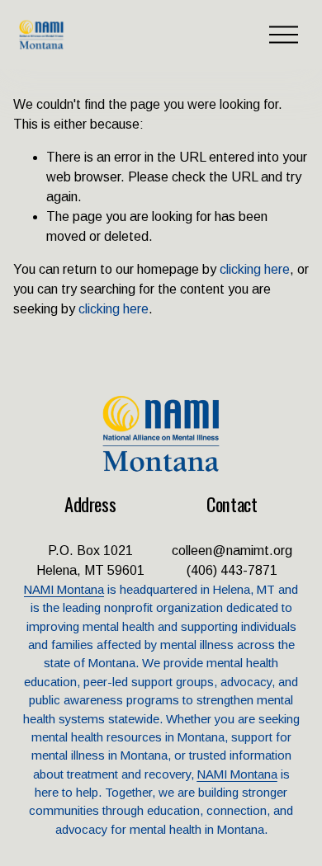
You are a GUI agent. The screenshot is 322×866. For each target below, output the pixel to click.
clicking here (255, 269)
